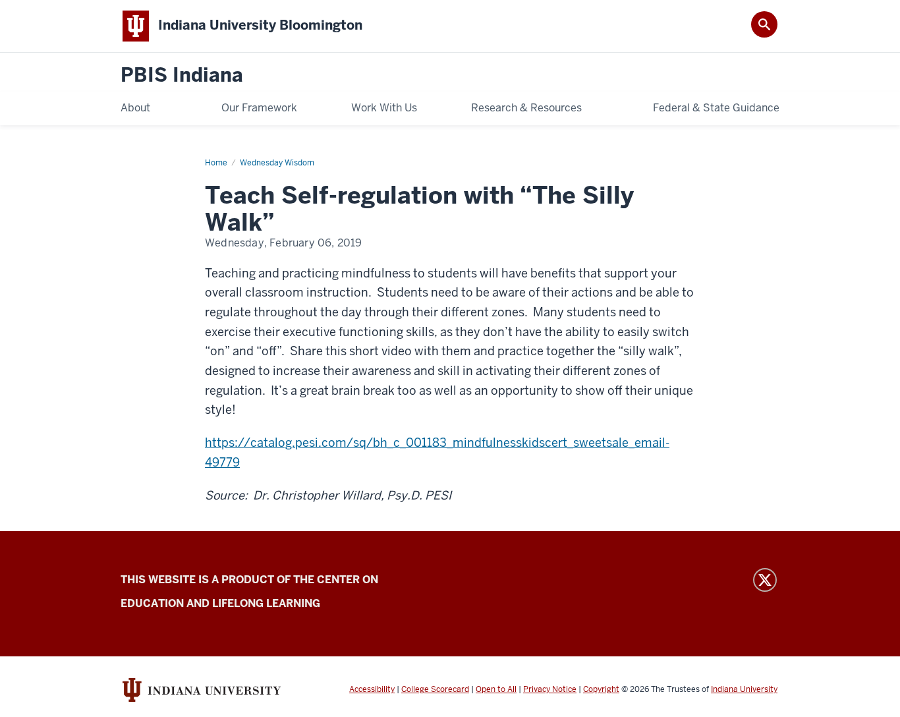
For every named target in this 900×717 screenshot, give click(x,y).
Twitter (765, 580)
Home (216, 163)
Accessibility (372, 689)
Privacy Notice (550, 689)
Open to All (496, 689)
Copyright (601, 689)
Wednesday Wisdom (277, 163)
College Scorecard (435, 689)
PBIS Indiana (182, 75)
